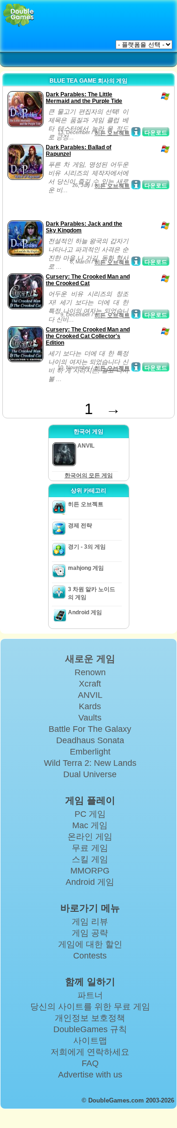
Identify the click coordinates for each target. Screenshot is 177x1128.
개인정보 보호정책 (90, 1018)
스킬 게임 (90, 859)
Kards (90, 706)
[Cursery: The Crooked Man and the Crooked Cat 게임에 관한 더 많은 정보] (136, 314)
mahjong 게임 (86, 568)
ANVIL (90, 695)
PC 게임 (90, 814)
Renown (90, 672)
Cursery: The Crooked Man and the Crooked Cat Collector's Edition (88, 336)
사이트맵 (90, 1040)
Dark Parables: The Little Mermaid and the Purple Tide (84, 97)
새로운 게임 (90, 658)
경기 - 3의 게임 (87, 546)
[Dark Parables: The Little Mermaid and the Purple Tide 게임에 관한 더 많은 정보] (136, 131)
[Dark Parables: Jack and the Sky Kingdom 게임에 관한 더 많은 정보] (136, 261)
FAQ (90, 1063)
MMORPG (90, 870)
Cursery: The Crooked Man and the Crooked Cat (88, 280)
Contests (90, 955)
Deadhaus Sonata (90, 740)
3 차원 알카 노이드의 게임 (91, 593)
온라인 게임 (89, 836)
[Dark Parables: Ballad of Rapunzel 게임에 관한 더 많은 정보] (136, 184)
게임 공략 (90, 933)
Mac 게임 (90, 825)
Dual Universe (90, 774)
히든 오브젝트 (112, 133)
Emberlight (90, 751)
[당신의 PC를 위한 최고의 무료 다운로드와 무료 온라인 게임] (18, 15)
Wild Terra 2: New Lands (90, 763)
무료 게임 (90, 848)
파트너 (90, 995)
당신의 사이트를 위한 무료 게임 (90, 1006)
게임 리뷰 (90, 921)
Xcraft (90, 683)
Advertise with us (90, 1074)
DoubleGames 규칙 (90, 1029)
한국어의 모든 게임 (89, 475)
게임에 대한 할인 (90, 944)
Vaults (89, 717)
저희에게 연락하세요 (90, 1052)
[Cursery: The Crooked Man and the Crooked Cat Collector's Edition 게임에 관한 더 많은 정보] (136, 367)
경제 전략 (80, 525)
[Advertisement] (80, 206)
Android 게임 (85, 612)
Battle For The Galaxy (90, 729)
